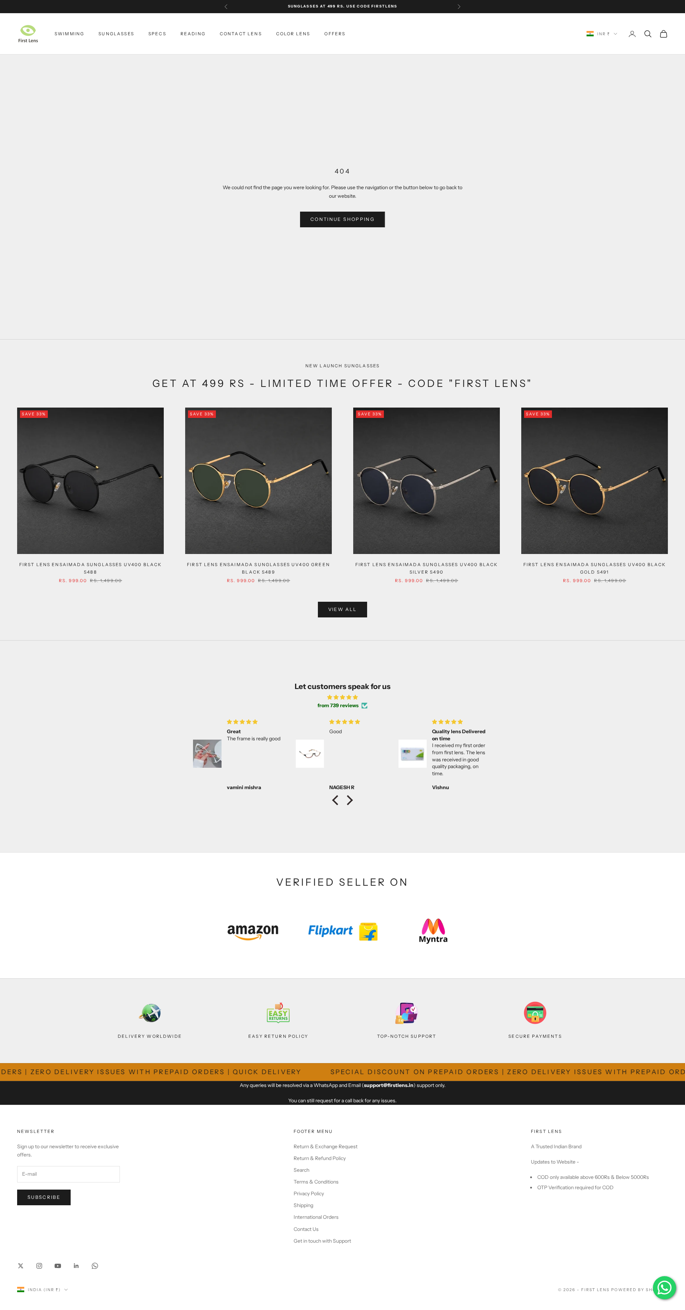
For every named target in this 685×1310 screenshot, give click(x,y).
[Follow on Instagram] (39, 1265)
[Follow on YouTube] (57, 1265)
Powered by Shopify (639, 1289)
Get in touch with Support (322, 1241)
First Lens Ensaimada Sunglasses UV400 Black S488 (90, 568)
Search (301, 1170)
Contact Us (306, 1229)
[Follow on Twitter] (20, 1265)
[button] (337, 800)
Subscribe (43, 1197)
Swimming (69, 33)
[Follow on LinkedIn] (76, 1265)
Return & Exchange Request (325, 1146)
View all (342, 609)
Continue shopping (342, 219)
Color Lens (293, 33)
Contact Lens (241, 33)
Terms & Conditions (316, 1182)
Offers (334, 33)
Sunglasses (116, 33)
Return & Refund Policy (320, 1158)
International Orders (316, 1217)
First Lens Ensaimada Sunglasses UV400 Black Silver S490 (426, 568)
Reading (193, 33)
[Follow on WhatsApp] (94, 1265)
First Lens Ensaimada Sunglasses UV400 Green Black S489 (258, 568)
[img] (342, 697)
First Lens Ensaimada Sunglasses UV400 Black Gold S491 (594, 568)
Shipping (303, 1205)
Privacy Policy (309, 1193)
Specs (157, 33)
